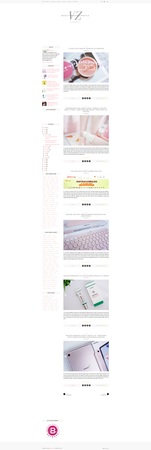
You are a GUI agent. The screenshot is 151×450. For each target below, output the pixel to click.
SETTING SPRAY (53, 278)
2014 (45, 170)
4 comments (73, 98)
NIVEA (57, 204)
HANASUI (44, 190)
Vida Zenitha (103, 98)
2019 (45, 160)
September (47, 149)
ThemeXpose (52, 448)
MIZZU (44, 198)
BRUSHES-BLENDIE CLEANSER (47, 243)
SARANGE (53, 212)
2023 (45, 129)
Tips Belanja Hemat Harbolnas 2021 (86, 171)
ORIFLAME (51, 206)
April (46, 155)
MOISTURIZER (51, 274)
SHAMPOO (44, 280)
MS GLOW (47, 198)
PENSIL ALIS (55, 276)
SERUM (48, 278)
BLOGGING (86, 46)
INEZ (55, 190)
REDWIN (54, 210)
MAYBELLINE (45, 196)
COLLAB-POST (50, 245)
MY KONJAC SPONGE (46, 200)
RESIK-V (44, 212)
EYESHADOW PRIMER (56, 257)
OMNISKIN (47, 206)
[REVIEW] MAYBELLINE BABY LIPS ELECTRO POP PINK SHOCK (52, 104)
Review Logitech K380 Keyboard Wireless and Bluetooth (86, 215)
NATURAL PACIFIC (45, 204)
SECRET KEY (44, 216)
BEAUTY (48, 1)
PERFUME (44, 278)
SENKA (49, 216)
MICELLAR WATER (45, 274)
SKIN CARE (48, 280)
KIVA (58, 190)
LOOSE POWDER (45, 270)
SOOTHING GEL (45, 282)
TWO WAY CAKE (53, 286)
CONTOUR (44, 249)
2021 (45, 133)
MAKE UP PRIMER (51, 270)
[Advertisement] (35, 37)
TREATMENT (48, 286)
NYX (43, 206)
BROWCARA (54, 241)
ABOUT (69, 1)
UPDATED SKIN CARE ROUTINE (47, 288)
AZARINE (56, 177)
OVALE (56, 206)
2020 (45, 159)
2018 (45, 162)
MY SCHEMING (52, 200)
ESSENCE (56, 251)
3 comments (73, 204)
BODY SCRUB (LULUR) (46, 239)
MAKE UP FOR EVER (51, 194)
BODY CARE (49, 237)
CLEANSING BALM (55, 243)
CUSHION (48, 249)
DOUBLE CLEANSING (51, 251)
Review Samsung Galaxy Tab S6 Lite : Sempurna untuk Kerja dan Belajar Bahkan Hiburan (86, 336)
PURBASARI (44, 210)
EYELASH (53, 255)
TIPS (48, 309)
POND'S (54, 208)
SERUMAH (57, 307)
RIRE (47, 212)
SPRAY (49, 282)
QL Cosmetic (49, 210)
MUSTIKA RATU (53, 198)
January (46, 157)
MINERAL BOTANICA (51, 196)
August (46, 151)
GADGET (86, 212)
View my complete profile (47, 62)
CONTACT (65, 1)
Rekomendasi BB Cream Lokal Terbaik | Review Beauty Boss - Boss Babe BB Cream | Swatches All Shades (86, 109)
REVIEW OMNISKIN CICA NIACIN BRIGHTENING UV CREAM (86, 276)
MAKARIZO (52, 192)
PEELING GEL (50, 276)
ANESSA (52, 177)
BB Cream (50, 235)
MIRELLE (56, 196)
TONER (55, 284)
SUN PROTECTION (54, 282)
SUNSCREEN (44, 284)
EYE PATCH (44, 255)
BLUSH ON (44, 237)
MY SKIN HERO (45, 202)
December (47, 134)
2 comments (73, 161)
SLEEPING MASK (54, 280)
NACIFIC (53, 202)
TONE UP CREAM (50, 284)
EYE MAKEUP (57, 253)
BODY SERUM (53, 239)
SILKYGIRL (52, 216)
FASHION (53, 1)
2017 (45, 164)
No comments (73, 325)
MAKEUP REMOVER (45, 272)
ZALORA (56, 309)
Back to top (105, 448)
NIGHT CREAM (45, 276)
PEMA (44, 208)
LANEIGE (48, 192)
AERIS (48, 177)
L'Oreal (44, 192)
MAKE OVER (44, 194)
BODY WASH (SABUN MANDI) (47, 241)
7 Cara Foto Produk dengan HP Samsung (86, 48)
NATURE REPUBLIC (52, 204)
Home (43, 1)
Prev (65, 68)
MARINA (56, 194)
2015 (45, 168)
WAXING (54, 288)
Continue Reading (86, 94)
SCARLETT (48, 214)
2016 (45, 166)
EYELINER (44, 257)
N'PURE (50, 202)
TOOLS (44, 286)
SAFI (50, 212)
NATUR (57, 202)
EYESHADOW (49, 257)
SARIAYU (44, 214)
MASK (55, 272)
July (45, 153)
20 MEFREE (44, 177)
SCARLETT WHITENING (54, 214)
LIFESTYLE (59, 1)
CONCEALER (51, 247)
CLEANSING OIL (45, 245)
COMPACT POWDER (45, 247)
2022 (45, 131)
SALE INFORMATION (51, 307)
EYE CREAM (51, 253)
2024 (45, 127)
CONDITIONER (57, 247)
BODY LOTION (54, 237)
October (46, 148)
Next (107, 68)
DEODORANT (44, 251)
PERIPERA (47, 208)
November (47, 146)
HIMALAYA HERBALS (50, 190)
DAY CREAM (53, 249)
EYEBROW (48, 255)
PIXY (51, 208)
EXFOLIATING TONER (46, 253)
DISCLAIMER (75, 1)
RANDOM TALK (45, 307)
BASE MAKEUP (86, 106)
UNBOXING (52, 309)
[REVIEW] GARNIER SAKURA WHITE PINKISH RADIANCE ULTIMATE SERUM (53, 71)
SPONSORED (44, 309)
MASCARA (51, 272)
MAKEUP (57, 270)
